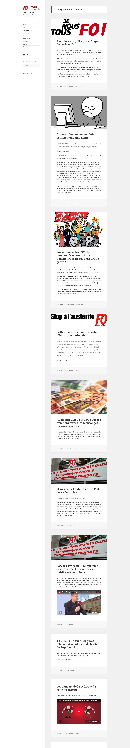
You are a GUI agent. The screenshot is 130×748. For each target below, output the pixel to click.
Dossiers (25, 36)
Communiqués (27, 33)
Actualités (25, 27)
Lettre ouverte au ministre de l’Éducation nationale (77, 333)
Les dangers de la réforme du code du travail (76, 688)
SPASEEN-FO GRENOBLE (28, 13)
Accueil (25, 24)
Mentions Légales (27, 73)
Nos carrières (26, 38)
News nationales (79, 86)
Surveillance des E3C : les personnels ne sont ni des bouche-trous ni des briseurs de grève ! (78, 257)
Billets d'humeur (70, 86)
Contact (25, 44)
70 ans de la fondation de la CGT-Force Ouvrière (78, 490)
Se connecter (26, 47)
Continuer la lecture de (81, 76)
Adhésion (25, 41)
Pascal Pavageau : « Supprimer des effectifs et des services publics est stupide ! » (77, 569)
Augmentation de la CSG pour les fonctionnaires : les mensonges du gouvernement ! (79, 423)
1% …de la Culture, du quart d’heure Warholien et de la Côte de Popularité (78, 644)
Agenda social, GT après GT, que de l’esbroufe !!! (78, 42)
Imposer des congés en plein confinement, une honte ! (76, 136)
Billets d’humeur (27, 30)
